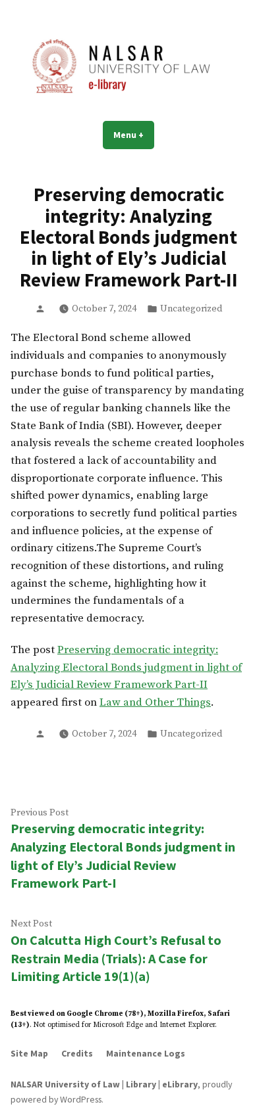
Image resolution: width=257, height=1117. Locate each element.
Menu (133, 135)
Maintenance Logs (145, 1053)
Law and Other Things (155, 703)
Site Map (29, 1053)
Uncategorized (191, 309)
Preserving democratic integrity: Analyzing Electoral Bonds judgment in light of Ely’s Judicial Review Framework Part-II (126, 667)
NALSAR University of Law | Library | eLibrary (104, 1084)
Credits (77, 1053)
